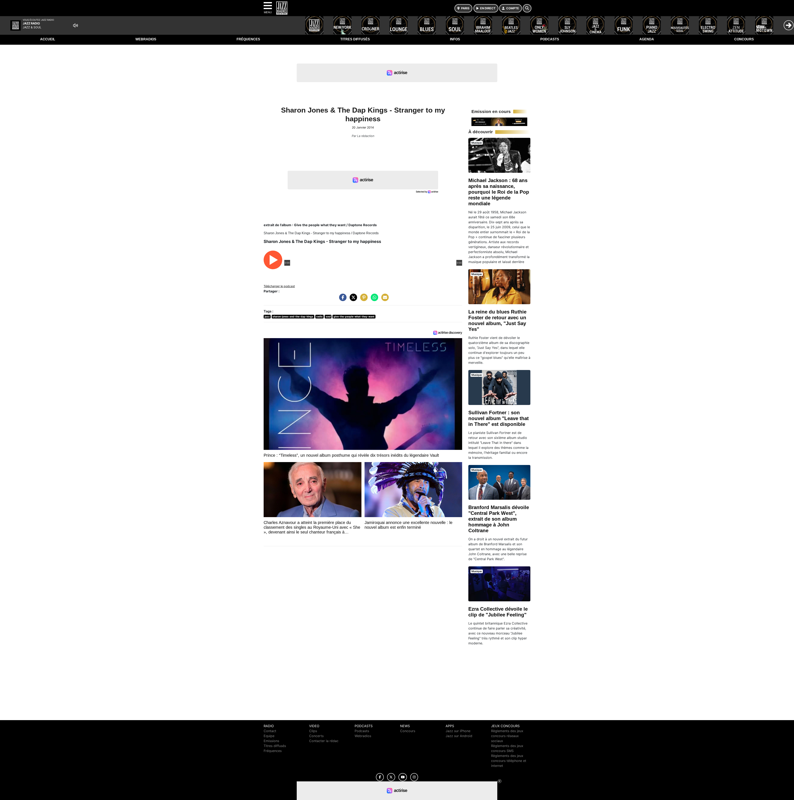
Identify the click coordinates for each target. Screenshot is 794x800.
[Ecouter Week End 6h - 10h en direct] (499, 121)
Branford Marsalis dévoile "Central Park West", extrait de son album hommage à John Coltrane (498, 519)
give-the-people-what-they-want (354, 316)
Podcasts (549, 39)
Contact (270, 731)
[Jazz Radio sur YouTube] (402, 777)
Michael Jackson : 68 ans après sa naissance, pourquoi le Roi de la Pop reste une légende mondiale (498, 192)
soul (328, 316)
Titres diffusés (355, 39)
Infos (455, 39)
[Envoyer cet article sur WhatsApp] (373, 299)
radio (319, 316)
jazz (267, 316)
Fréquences (248, 39)
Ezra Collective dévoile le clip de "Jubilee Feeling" (498, 611)
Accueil (47, 39)
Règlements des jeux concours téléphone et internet (508, 761)
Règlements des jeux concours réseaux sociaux (507, 736)
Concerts (316, 736)
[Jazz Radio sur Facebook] (380, 777)
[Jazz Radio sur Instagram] (414, 777)
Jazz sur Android (459, 736)
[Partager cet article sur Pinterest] (363, 299)
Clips (313, 731)
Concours (744, 39)
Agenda (646, 39)
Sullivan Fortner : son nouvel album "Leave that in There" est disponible (498, 418)
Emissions (271, 741)
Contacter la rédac (323, 741)
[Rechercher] (527, 8)
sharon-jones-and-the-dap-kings (293, 316)
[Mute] (75, 25)
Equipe (269, 736)
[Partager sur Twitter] (352, 299)
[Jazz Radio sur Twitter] (391, 777)
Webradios (145, 39)
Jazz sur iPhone (458, 731)
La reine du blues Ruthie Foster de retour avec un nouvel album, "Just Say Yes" (497, 320)
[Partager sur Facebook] (342, 299)
